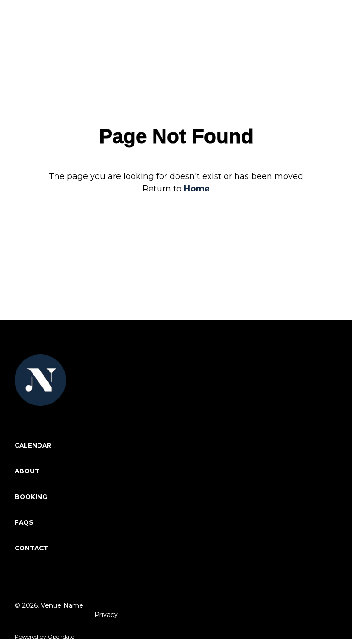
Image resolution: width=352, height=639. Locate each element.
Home (197, 189)
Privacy (106, 615)
